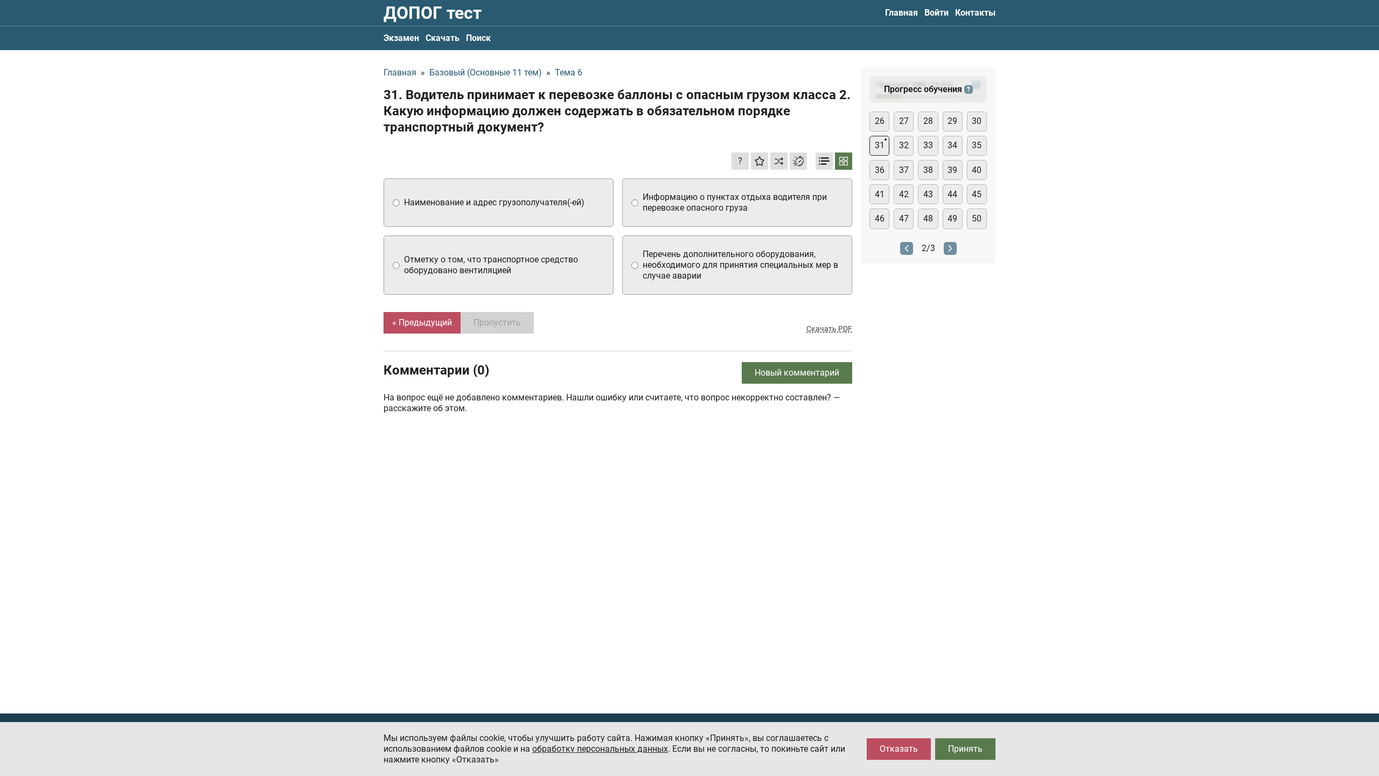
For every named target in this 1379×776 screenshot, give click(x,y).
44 (952, 194)
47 (904, 218)
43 (928, 194)
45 (976, 194)
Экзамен (401, 38)
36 (879, 170)
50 (976, 218)
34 (952, 145)
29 (952, 121)
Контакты (975, 13)
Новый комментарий (797, 373)
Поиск (478, 38)
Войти (936, 13)
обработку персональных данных (600, 749)
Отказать (899, 749)
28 (928, 121)
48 (928, 218)
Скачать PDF (829, 328)
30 (976, 121)
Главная (901, 13)
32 (904, 145)
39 (952, 170)
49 (952, 218)
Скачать (442, 38)
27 (904, 121)
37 (904, 170)
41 (879, 194)
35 (976, 145)
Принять (965, 749)
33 (928, 145)
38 (928, 170)
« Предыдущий (422, 322)
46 (879, 218)
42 (904, 194)
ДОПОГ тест (433, 13)
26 (879, 121)
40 (976, 170)
